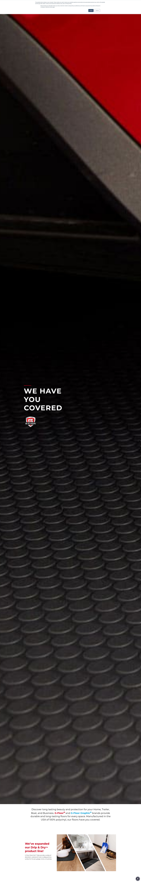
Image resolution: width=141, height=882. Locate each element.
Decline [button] (97, 10)
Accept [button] (91, 10)
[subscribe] (139, 441)
